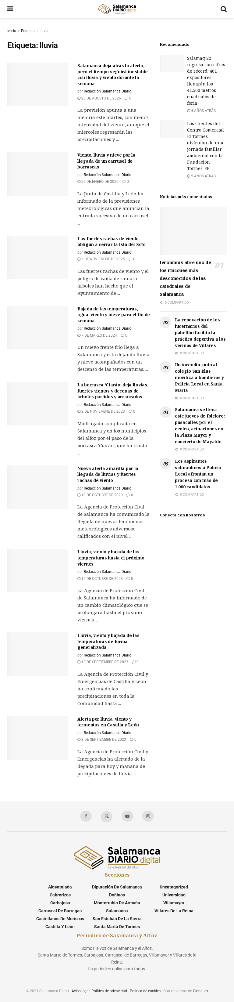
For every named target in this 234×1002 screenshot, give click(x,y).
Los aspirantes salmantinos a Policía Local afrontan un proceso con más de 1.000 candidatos (198, 474)
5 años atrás (203, 176)
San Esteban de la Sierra (117, 918)
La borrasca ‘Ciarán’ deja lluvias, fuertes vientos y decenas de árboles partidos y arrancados (112, 391)
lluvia (44, 31)
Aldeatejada (60, 886)
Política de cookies (145, 991)
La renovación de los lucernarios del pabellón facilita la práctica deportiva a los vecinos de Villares (200, 332)
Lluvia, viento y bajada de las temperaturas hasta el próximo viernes (110, 557)
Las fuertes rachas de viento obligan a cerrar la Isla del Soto (111, 242)
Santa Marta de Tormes (117, 926)
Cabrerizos (60, 894)
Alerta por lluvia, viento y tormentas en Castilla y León (108, 722)
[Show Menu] (10, 9)
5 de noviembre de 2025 (102, 259)
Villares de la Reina (173, 910)
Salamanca (117, 910)
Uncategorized (174, 886)
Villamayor (173, 902)
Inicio (11, 31)
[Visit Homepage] (117, 9)
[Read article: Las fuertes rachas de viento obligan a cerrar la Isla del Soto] (37, 257)
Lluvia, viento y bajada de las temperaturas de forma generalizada (108, 641)
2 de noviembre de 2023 (102, 411)
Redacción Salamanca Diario (107, 91)
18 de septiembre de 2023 (104, 662)
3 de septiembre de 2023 (103, 739)
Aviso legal (81, 991)
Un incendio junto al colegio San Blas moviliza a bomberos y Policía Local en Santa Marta (199, 377)
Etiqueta (28, 31)
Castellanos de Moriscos (60, 918)
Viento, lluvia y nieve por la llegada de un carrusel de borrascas (106, 161)
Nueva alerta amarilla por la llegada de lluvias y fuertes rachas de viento (107, 474)
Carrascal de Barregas (60, 910)
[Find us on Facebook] (86, 816)
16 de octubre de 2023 (101, 579)
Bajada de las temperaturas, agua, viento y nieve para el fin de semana (113, 315)
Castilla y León (60, 926)
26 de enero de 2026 (99, 181)
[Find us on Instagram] (148, 816)
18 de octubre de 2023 (101, 495)
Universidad (174, 894)
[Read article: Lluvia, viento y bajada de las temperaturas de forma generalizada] (37, 654)
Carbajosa (60, 902)
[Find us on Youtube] (127, 816)
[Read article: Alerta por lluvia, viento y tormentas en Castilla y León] (37, 738)
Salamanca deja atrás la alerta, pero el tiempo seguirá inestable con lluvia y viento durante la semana (112, 74)
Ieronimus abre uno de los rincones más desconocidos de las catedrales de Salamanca (185, 278)
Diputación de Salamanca (117, 886)
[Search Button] (224, 9)
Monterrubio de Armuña (117, 902)
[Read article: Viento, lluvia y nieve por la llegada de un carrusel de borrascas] (37, 174)
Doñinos (117, 894)
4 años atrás (203, 111)
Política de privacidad (109, 991)
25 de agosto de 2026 (100, 98)
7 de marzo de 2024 (98, 335)
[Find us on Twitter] (106, 816)
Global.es (200, 991)
